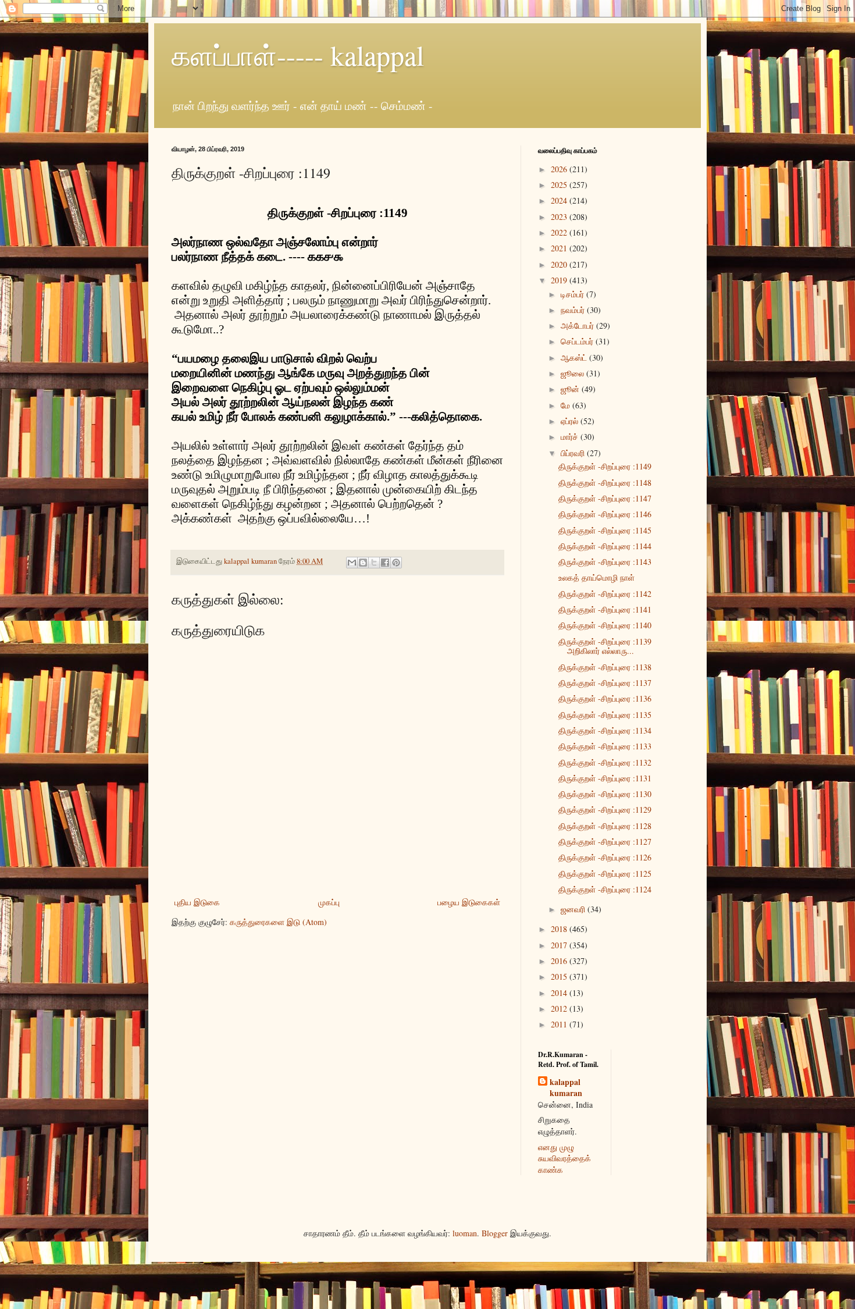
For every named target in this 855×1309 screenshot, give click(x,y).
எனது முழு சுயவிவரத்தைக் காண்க (564, 1158)
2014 (560, 992)
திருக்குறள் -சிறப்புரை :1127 (604, 841)
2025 (560, 184)
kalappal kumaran (566, 1087)
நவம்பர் (574, 309)
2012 (560, 1008)
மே (566, 405)
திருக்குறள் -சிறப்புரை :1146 (604, 514)
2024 (560, 200)
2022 (560, 232)
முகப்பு (329, 902)
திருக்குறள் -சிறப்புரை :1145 (604, 530)
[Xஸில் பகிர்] (374, 562)
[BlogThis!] (363, 562)
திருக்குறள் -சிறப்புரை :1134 (604, 730)
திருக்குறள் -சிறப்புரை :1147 (604, 498)
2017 (560, 945)
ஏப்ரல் (570, 420)
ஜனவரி (574, 909)
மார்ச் (570, 436)
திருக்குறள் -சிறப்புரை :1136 (604, 698)
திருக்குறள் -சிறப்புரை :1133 (604, 746)
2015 (560, 976)
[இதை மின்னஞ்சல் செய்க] (352, 562)
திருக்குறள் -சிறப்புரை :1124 (604, 889)
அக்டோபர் (578, 325)
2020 (560, 264)
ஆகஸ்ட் (575, 357)
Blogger (495, 1233)
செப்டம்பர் (578, 341)
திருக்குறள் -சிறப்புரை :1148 (604, 482)
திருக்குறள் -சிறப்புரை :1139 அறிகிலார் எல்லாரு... (604, 646)
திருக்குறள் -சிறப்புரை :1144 (604, 546)
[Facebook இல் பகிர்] (385, 562)
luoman (465, 1233)
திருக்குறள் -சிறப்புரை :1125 (604, 873)
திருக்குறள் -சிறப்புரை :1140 (604, 625)
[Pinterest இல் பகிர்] (396, 562)
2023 (560, 216)
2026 (560, 169)
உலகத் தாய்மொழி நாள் (596, 577)
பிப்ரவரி (574, 452)
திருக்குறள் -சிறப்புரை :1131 (604, 778)
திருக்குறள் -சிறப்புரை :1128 (604, 825)
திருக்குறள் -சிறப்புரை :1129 (604, 809)
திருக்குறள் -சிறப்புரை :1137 (604, 682)
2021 (560, 248)
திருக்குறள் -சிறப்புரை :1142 (604, 593)
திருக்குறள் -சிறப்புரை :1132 (604, 762)
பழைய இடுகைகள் (468, 902)
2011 (560, 1024)
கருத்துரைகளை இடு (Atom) (278, 921)
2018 (560, 928)
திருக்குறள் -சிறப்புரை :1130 (604, 793)
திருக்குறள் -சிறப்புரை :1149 (604, 466)
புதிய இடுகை (197, 902)
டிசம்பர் (573, 294)
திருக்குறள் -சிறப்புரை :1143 (604, 561)
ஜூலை (573, 373)
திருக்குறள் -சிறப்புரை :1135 (604, 714)
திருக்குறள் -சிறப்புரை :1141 (604, 609)
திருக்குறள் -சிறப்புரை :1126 (604, 857)
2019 (560, 280)
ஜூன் (571, 388)
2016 (560, 960)
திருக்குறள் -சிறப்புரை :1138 (604, 667)
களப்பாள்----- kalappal (298, 54)
